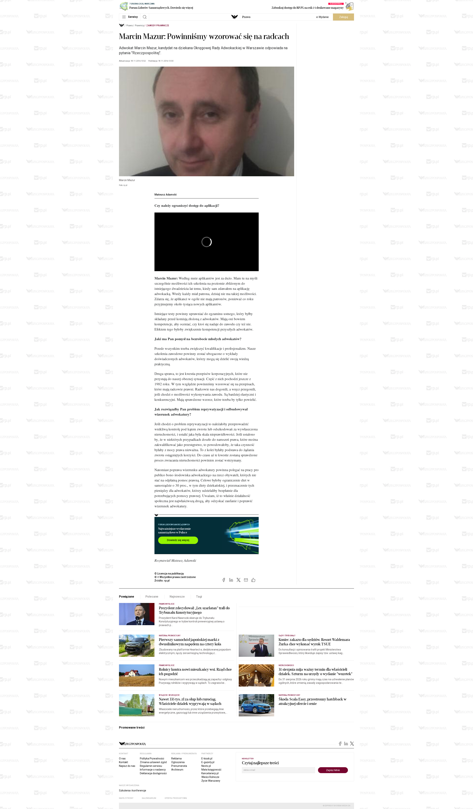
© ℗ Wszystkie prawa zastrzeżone (175, 577)
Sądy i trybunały (287, 636)
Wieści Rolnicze (210, 777)
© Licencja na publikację (169, 573)
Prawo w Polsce (166, 604)
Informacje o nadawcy (153, 769)
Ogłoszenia (178, 762)
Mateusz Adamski (165, 194)
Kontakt (123, 762)
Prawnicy (139, 25)
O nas (122, 758)
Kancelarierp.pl (210, 773)
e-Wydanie (322, 17)
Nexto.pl (206, 765)
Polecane (152, 596)
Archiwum (177, 769)
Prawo (246, 17)
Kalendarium (149, 798)
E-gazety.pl (207, 762)
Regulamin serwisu (151, 765)
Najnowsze (177, 596)
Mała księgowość (211, 769)
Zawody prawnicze (157, 25)
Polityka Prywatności (152, 758)
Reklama (176, 758)
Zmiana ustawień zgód (153, 762)
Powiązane (126, 596)
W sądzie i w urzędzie (169, 695)
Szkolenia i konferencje (132, 790)
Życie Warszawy (210, 780)
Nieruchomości (286, 665)
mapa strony (126, 798)
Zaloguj (343, 17)
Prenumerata (179, 765)
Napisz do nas (127, 765)
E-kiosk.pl (206, 758)
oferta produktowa (176, 798)
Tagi (199, 596)
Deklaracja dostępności (153, 773)
